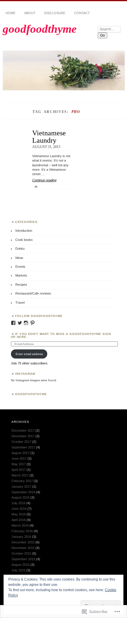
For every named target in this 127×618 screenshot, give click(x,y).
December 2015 (23, 542)
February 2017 (22, 481)
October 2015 (21, 553)
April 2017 (19, 469)
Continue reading (44, 182)
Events (20, 266)
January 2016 (21, 536)
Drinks (20, 248)
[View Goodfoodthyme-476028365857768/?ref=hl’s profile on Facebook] (13, 322)
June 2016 (19, 508)
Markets (21, 275)
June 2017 (19, 458)
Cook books (24, 239)
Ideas (19, 257)
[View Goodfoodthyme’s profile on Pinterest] (32, 322)
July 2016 (18, 503)
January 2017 (21, 486)
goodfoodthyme (39, 28)
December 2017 (23, 430)
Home (10, 13)
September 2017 (23, 447)
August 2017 (21, 453)
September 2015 (23, 559)
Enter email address (29, 354)
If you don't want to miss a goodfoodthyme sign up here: (61, 335)
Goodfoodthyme (31, 394)
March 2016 (20, 525)
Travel (20, 302)
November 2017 (23, 436)
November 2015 (23, 548)
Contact (82, 13)
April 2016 (19, 520)
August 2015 (21, 564)
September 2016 (23, 492)
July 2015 (18, 570)
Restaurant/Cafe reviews (33, 293)
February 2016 (22, 531)
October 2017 (21, 441)
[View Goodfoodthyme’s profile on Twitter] (19, 322)
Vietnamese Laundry (49, 136)
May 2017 (19, 464)
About (29, 13)
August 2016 (21, 497)
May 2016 (19, 514)
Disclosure (54, 13)
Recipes (21, 284)
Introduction (23, 230)
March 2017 (20, 475)
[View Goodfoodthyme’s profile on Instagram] (26, 322)
